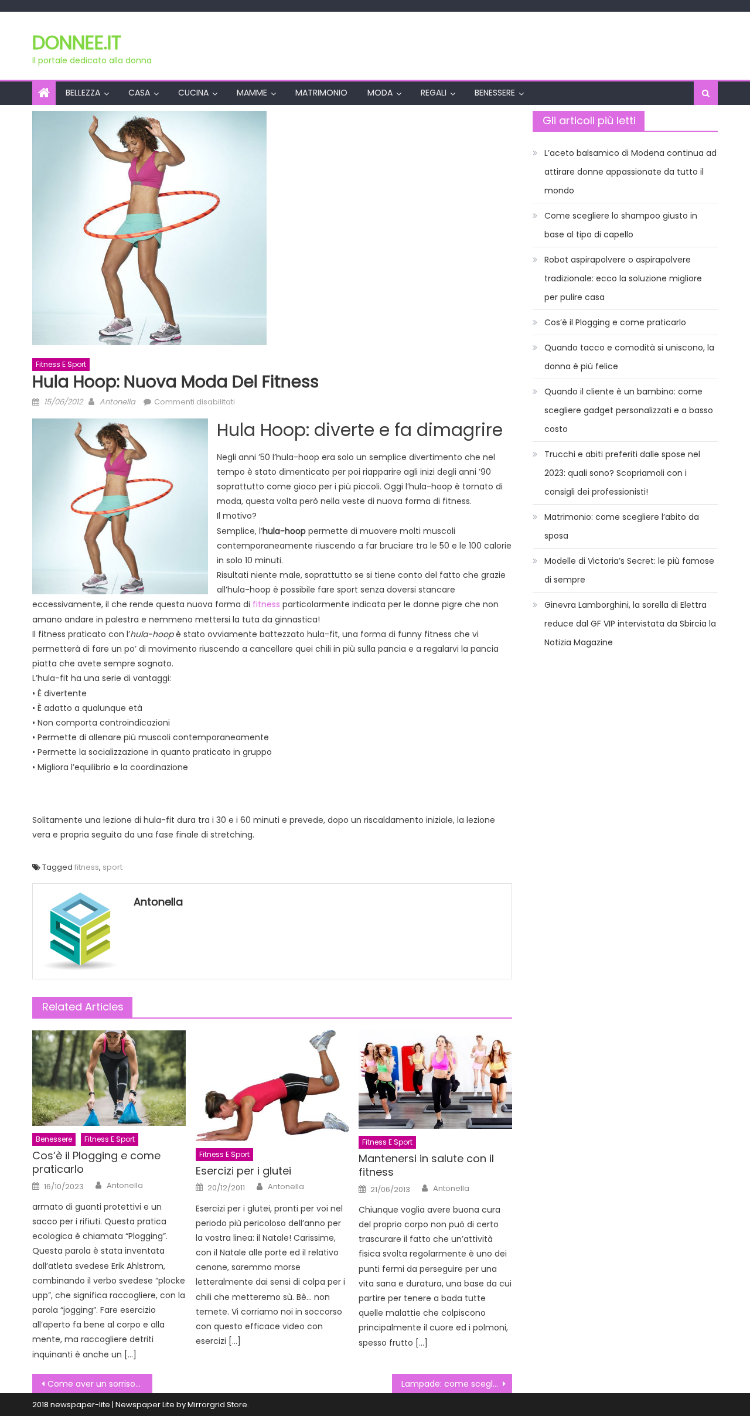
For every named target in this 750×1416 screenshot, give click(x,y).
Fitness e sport (61, 364)
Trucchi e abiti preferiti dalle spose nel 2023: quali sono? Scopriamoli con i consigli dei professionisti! (622, 473)
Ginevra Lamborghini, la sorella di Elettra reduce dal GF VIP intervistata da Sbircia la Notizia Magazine (630, 623)
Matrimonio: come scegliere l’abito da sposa (621, 526)
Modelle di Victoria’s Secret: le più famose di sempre (629, 570)
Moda (380, 92)
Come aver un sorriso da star (99, 1384)
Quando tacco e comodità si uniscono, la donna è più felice (629, 357)
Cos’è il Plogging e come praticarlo (96, 1162)
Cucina (193, 92)
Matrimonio (321, 92)
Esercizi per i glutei (243, 1170)
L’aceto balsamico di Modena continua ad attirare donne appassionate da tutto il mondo (630, 171)
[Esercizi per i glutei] (272, 1086)
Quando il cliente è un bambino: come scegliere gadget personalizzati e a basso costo (628, 410)
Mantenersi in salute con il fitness (426, 1165)
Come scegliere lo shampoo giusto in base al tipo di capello (620, 225)
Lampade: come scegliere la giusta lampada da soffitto (456, 1384)
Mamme (252, 92)
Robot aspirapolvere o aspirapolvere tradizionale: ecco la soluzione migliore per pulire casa (623, 278)
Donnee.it (76, 42)
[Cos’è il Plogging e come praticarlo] (109, 1078)
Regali (433, 92)
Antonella (117, 401)
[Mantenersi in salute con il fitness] (435, 1079)
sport (112, 867)
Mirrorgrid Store (217, 1404)
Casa (139, 92)
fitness (266, 604)
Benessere (495, 92)
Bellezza (83, 92)
